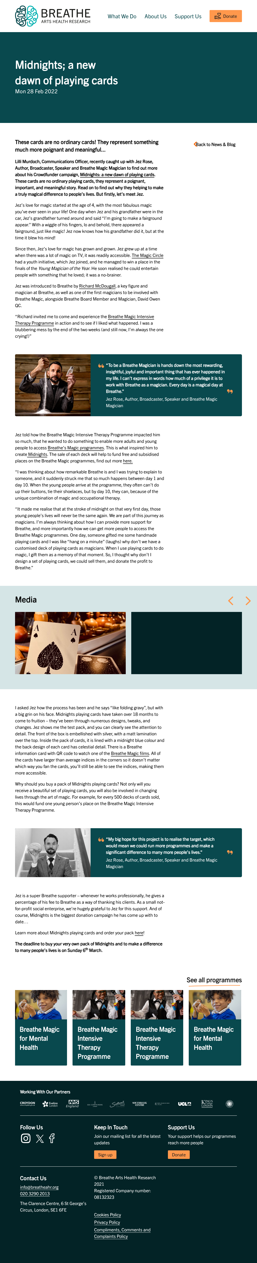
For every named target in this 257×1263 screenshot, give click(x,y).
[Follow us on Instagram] (27, 1137)
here (139, 932)
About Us (156, 16)
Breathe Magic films (130, 753)
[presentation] (230, 600)
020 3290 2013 (35, 1193)
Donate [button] (179, 1154)
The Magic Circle (147, 255)
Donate (230, 16)
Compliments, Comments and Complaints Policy (122, 1233)
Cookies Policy (107, 1214)
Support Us (188, 16)
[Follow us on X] (40, 1138)
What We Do (122, 16)
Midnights (37, 454)
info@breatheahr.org (39, 1187)
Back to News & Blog (215, 144)
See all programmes (214, 979)
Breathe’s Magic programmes (76, 447)
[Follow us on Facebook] (53, 1137)
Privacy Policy (107, 1222)
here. (128, 460)
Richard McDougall (97, 286)
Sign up (105, 1154)
